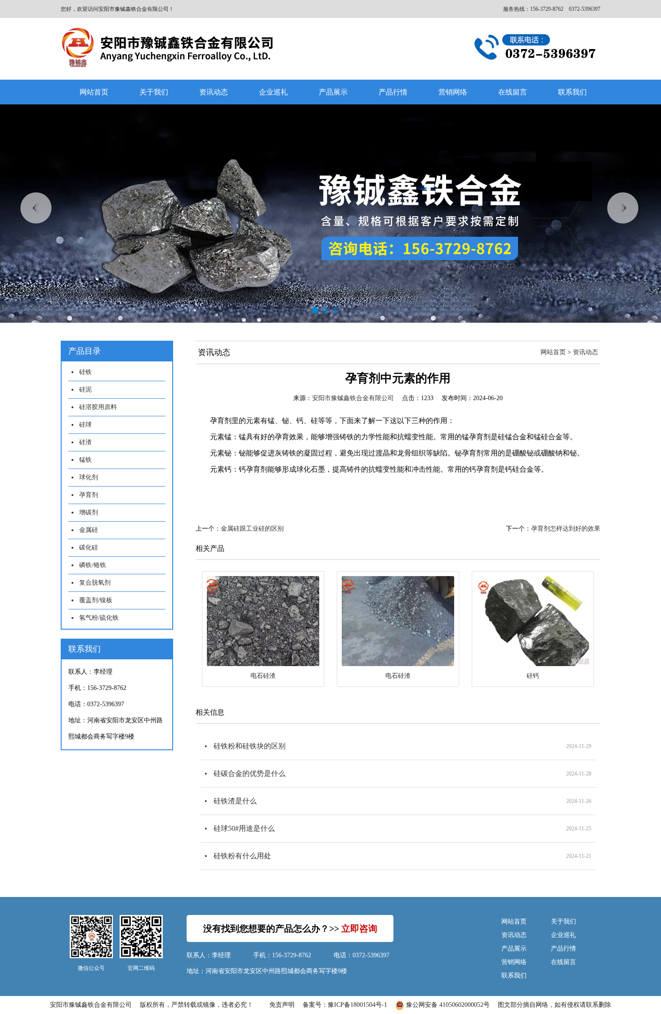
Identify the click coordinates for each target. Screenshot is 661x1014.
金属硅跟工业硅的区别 (252, 528)
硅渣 (85, 442)
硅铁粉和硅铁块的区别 (250, 746)
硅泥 (85, 389)
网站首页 (94, 92)
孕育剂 (88, 494)
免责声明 (282, 1004)
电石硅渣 (263, 675)
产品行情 (393, 92)
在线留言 (512, 92)
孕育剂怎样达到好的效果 (565, 528)
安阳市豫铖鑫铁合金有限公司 (353, 398)
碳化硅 (88, 547)
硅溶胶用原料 (98, 407)
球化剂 (88, 477)
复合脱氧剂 (95, 582)
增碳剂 (88, 512)
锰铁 (85, 459)
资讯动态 (213, 92)
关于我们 (153, 92)
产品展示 (333, 92)
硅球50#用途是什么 (244, 828)
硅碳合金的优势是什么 (250, 773)
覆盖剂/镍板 (95, 600)
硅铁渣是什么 (235, 801)
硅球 (85, 424)
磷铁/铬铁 (92, 565)
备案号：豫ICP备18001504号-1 (345, 1004)
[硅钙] (533, 621)
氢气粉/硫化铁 (99, 617)
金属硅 (88, 530)
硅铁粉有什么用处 (242, 856)
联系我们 (572, 92)
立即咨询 (359, 928)
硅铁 (85, 372)
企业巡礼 (273, 92)
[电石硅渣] (263, 621)
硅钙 (533, 675)
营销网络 (452, 92)
